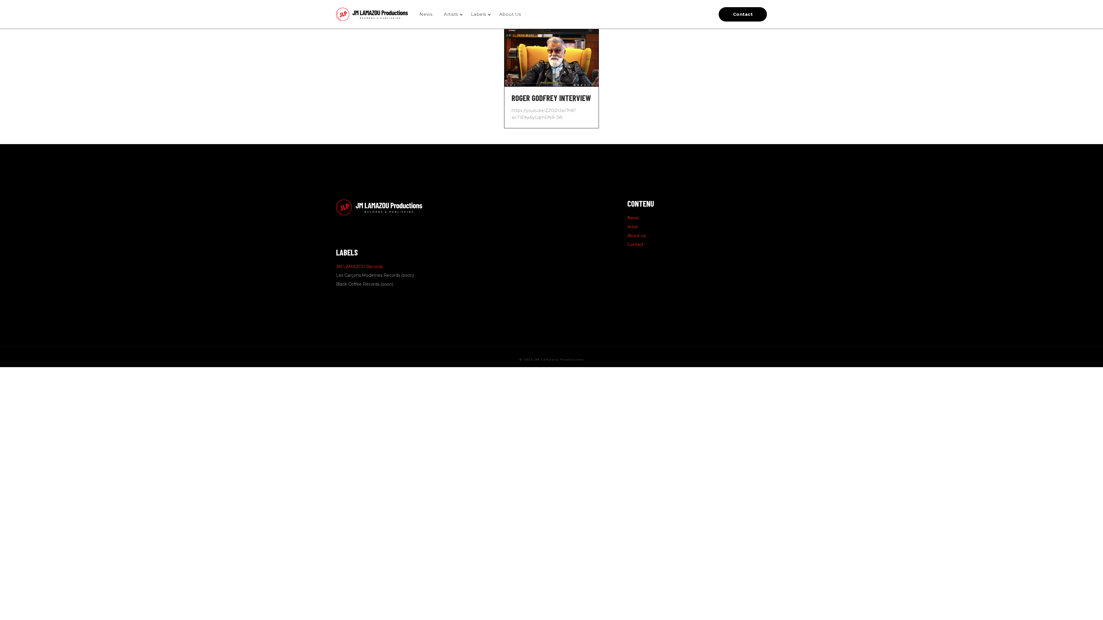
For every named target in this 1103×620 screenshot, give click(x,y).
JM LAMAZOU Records (359, 266)
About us (636, 235)
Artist (632, 226)
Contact (635, 244)
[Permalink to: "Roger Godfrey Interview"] (551, 57)
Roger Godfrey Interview (551, 98)
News (633, 217)
